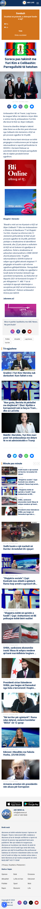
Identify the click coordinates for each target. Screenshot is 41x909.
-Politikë (7, 339)
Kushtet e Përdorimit (16, 865)
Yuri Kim (7, 343)
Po (7, 24)
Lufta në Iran (18, 879)
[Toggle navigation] (37, 3)
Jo (7, 27)
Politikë (4, 883)
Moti (29, 883)
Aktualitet (17, 339)
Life (29, 888)
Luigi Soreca (28, 339)
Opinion (4, 874)
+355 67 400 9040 (20, 815)
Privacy (5, 865)
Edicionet (31, 879)
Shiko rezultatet (20, 35)
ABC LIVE (30, 2)
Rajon (4, 888)
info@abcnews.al (20, 812)
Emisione (31, 874)
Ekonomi (16, 888)
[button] (4, 904)
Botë (15, 874)
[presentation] (35, 464)
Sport (15, 883)
